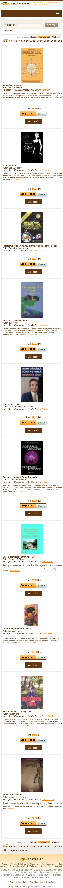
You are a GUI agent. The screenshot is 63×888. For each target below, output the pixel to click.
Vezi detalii (33, 121)
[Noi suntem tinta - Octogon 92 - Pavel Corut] (31, 692)
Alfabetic (56, 37)
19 (59, 41)
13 (38, 41)
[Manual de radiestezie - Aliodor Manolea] (31, 65)
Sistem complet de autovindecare (19, 557)
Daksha (45, 482)
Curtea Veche (48, 799)
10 (27, 41)
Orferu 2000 (47, 561)
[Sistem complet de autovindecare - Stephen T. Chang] (31, 539)
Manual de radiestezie (13, 85)
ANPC (51, 882)
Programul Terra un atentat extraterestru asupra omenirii (30, 246)
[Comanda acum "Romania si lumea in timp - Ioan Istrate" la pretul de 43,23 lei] (33, 351)
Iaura (44, 325)
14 (41, 41)
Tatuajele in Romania (13, 795)
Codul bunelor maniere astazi (17, 629)
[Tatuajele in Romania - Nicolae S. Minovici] (31, 775)
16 (48, 41)
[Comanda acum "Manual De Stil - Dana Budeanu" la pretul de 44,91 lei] (33, 196)
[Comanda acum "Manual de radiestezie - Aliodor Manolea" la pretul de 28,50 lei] (33, 115)
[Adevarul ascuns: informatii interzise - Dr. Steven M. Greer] (31, 458)
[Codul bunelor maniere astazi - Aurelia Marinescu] (31, 615)
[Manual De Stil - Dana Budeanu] (31, 147)
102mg (16, 877)
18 (55, 41)
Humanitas (47, 633)
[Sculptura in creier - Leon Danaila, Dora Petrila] (31, 384)
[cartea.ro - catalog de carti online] (31, 860)
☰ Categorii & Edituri (16, 850)
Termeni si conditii (18, 882)
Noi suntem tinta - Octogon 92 (17, 711)
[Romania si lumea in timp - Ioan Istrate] (31, 300)
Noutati (33, 37)
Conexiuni (32, 251)
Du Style (46, 409)
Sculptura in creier (11, 404)
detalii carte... (23, 99)
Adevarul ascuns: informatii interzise (20, 477)
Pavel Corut (47, 716)
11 (31, 41)
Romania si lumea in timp (15, 320)
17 (52, 41)
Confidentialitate (37, 882)
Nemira (45, 170)
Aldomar (46, 90)
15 (45, 41)
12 (34, 41)
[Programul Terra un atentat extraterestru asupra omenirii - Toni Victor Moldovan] (31, 227)
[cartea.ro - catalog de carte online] (31, 4)
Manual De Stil (9, 165)
